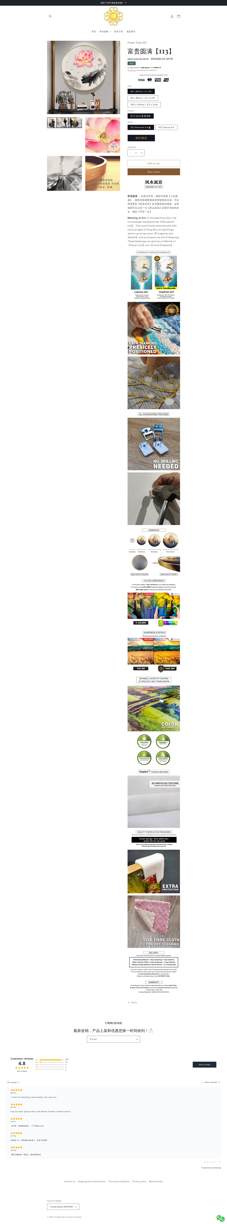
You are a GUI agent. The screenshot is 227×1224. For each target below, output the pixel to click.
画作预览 (141, 138)
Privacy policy (139, 1181)
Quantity (132, 147)
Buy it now (154, 172)
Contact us (69, 1181)
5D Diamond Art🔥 (141, 127)
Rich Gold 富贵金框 (141, 116)
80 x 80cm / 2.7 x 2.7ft (143, 98)
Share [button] (134, 1002)
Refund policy (156, 1181)
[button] (50, 16)
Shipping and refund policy (92, 1181)
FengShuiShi (59, 1217)
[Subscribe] (136, 1039)
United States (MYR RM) (61, 1207)
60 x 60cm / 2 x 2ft (141, 91)
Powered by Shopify (73, 1217)
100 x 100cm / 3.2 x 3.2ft (144, 104)
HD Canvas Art (166, 127)
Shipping (132, 70)
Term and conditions (118, 1181)
